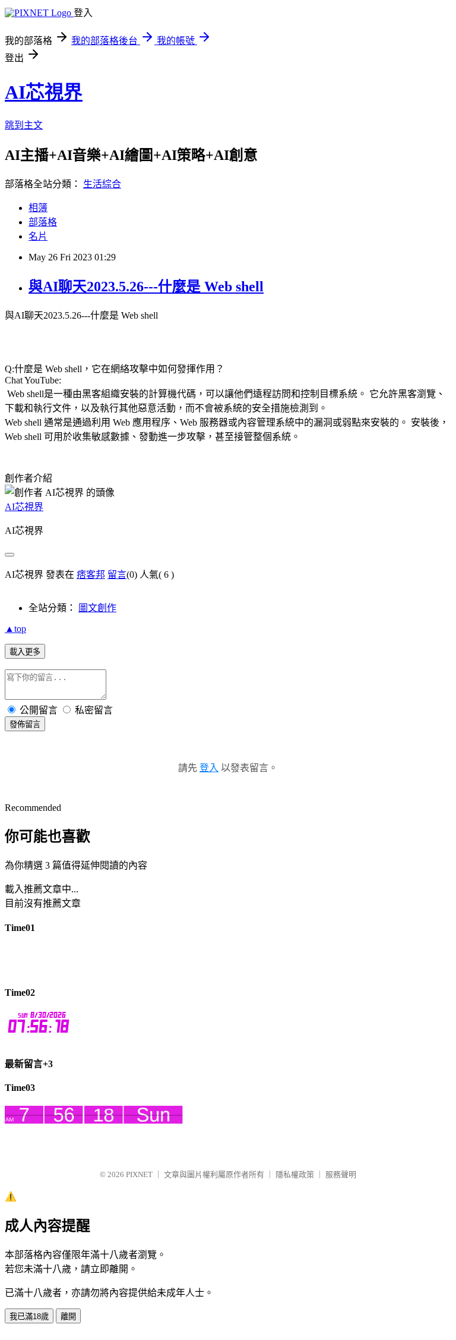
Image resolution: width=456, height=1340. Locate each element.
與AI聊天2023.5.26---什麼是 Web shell (146, 286)
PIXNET (139, 1174)
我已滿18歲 (29, 1316)
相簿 (38, 208)
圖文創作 (97, 608)
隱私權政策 (295, 1174)
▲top (15, 629)
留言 (116, 575)
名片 (38, 236)
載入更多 (25, 651)
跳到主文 (24, 125)
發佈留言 (25, 724)
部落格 (42, 222)
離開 (68, 1316)
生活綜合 (102, 184)
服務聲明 (340, 1174)
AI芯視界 (44, 92)
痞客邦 (91, 575)
